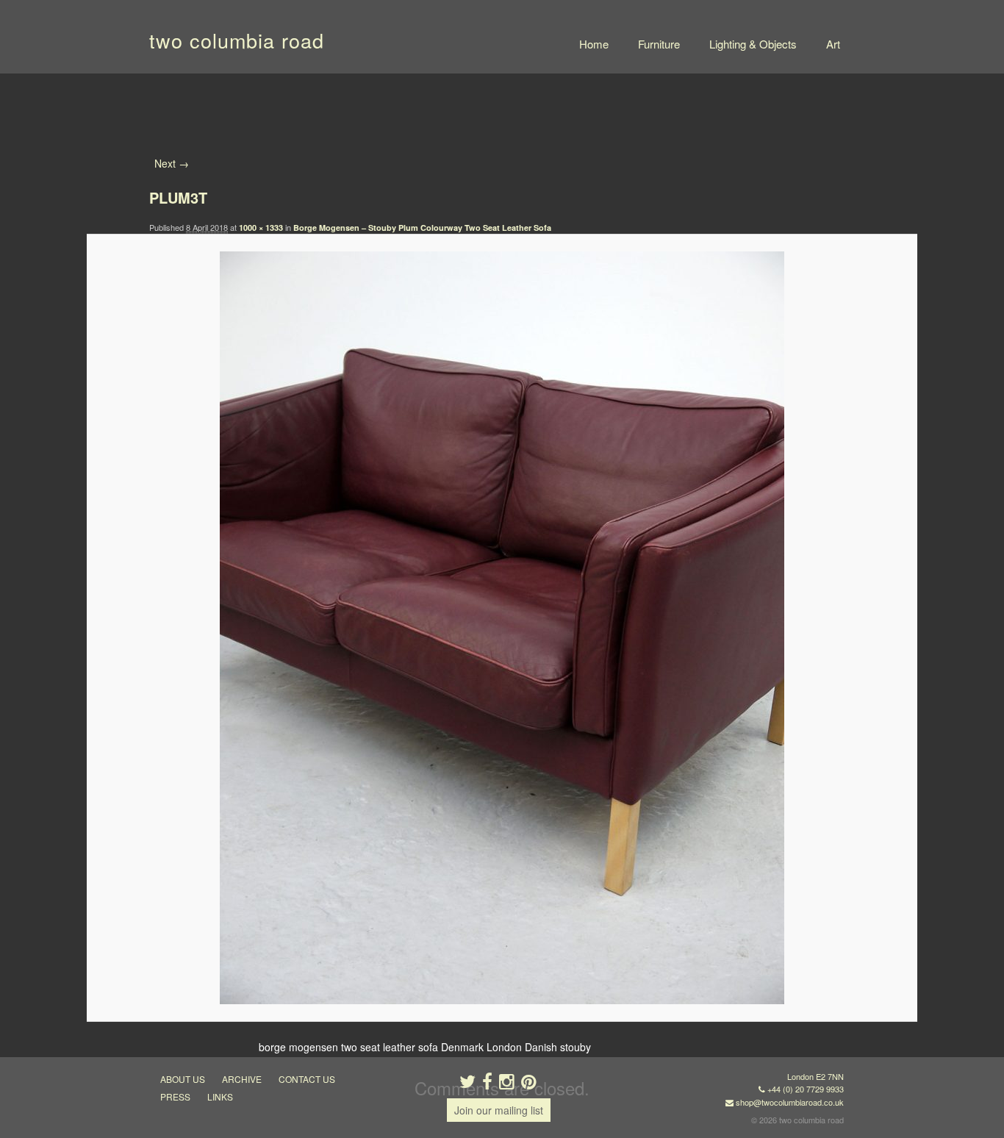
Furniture (659, 43)
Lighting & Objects (753, 43)
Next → (171, 163)
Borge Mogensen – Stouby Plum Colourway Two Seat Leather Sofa (422, 227)
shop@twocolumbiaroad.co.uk (790, 1102)
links (220, 1096)
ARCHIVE (242, 1079)
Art (833, 43)
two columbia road (236, 40)
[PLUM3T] (501, 627)
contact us (307, 1079)
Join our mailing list (498, 1110)
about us (182, 1079)
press (175, 1096)
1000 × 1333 (261, 227)
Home (594, 43)
